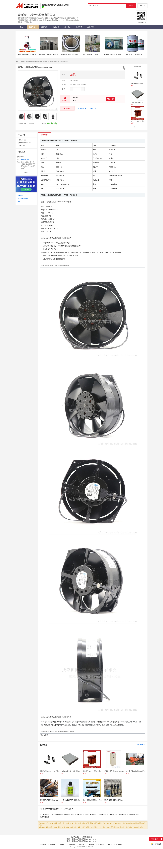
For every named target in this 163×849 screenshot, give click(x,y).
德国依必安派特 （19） (26, 143)
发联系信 (67, 108)
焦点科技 (84, 847)
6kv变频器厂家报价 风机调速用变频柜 (50, 54)
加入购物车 (82, 108)
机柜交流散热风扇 (56, 815)
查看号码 (110, 99)
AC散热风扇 (113, 815)
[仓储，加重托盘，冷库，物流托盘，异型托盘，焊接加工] (137, 94)
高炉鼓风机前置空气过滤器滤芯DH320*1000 (74, 54)
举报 (32, 123)
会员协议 (91, 844)
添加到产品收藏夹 (23, 199)
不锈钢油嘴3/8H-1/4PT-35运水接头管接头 (143, 83)
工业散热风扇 (123, 815)
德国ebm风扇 (69, 815)
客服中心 (62, 844)
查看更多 (26, 173)
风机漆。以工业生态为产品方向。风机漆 (138, 54)
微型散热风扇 (79, 815)
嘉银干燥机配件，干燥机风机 (91, 54)
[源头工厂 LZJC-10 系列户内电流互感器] (137, 113)
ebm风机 (40, 61)
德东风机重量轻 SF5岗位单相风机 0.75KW (116, 54)
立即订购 (92, 108)
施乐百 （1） (23, 140)
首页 (17, 61)
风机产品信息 (75, 837)
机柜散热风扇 (44, 815)
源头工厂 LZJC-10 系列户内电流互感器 (142, 121)
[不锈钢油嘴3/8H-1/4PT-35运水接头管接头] (137, 75)
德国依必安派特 (31, 61)
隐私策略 (81, 844)
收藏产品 (23, 123)
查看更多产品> (141, 745)
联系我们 (52, 844)
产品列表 (22, 61)
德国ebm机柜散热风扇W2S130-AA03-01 (84, 839)
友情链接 (119, 844)
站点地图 (72, 844)
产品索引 (20, 196)
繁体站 (110, 844)
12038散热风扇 (102, 815)
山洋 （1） (22, 146)
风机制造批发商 (87, 837)
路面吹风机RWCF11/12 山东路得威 (28, 54)
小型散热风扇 (134, 815)
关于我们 (43, 844)
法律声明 (101, 844)
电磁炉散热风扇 (90, 815)
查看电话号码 (25, 159)
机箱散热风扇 (44, 817)
